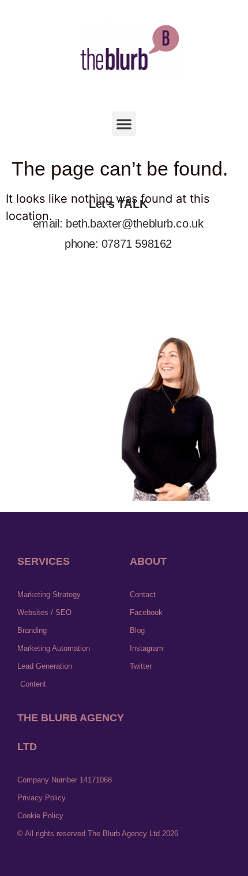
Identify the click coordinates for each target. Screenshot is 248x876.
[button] (124, 123)
